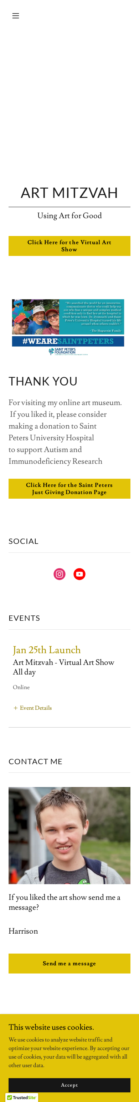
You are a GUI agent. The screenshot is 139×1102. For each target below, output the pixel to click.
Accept (69, 1085)
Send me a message (69, 963)
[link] (60, 575)
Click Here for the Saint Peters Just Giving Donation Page (69, 489)
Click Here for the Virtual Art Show (69, 246)
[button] (18, 16)
